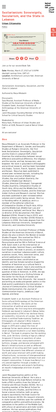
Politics (5, 27)
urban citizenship (12, 23)
